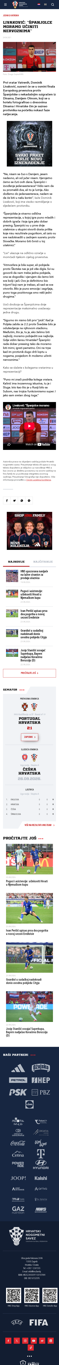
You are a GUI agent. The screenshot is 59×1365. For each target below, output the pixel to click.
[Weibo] (42, 1341)
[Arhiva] (52, 4)
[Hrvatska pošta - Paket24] (40, 1121)
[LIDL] (29, 1104)
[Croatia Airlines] (40, 1132)
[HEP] (40, 1080)
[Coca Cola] (18, 1143)
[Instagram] (25, 1341)
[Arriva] (40, 1188)
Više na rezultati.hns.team (38, 825)
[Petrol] (18, 1080)
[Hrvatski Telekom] (40, 1153)
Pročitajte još (28, 673)
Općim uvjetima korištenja (38, 480)
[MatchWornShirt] (40, 1210)
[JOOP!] (18, 1178)
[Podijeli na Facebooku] (6, 500)
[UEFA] (17, 1322)
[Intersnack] (40, 1143)
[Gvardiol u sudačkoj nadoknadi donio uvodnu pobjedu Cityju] (29, 957)
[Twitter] (17, 1341)
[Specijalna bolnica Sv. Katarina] (40, 1199)
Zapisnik (28, 737)
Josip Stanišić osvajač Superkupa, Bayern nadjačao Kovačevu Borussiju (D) (27, 1032)
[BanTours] (18, 1199)
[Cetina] (18, 1153)
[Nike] (18, 1068)
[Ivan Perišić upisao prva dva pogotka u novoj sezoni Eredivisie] (29, 908)
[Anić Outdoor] (18, 1188)
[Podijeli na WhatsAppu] (21, 500)
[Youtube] (34, 1341)
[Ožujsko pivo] (40, 1068)
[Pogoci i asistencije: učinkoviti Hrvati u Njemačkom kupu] (29, 859)
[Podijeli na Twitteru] (14, 500)
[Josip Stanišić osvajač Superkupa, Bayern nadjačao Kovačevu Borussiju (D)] (29, 1006)
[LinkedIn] (51, 1341)
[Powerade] (18, 1164)
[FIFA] (39, 1322)
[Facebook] (8, 1341)
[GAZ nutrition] (18, 1210)
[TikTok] (31, 1347)
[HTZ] (18, 1121)
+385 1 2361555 (33, 1268)
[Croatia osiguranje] (18, 1132)
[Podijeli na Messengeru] (29, 500)
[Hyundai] (40, 1164)
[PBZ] (40, 1092)
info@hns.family (34, 1272)
